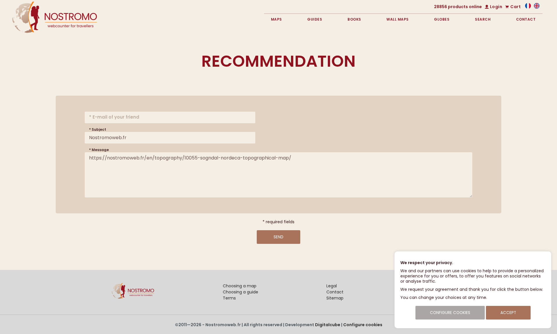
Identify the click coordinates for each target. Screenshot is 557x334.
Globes (441, 19)
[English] (537, 7)
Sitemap (334, 298)
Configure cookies (362, 325)
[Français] (528, 7)
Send (278, 237)
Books (354, 19)
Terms (229, 298)
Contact (526, 19)
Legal (331, 286)
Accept (508, 312)
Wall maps (397, 19)
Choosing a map (239, 286)
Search (483, 19)
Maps (276, 19)
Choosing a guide (240, 292)
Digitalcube (327, 325)
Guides (314, 19)
